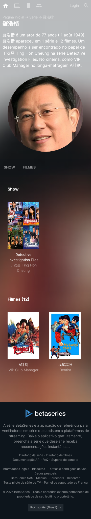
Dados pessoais (45, 473)
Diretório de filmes (59, 455)
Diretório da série (31, 455)
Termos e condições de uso (67, 469)
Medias (41, 478)
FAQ (45, 460)
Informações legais (16, 469)
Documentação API (26, 460)
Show (9, 167)
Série (33, 17)
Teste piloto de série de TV (22, 482)
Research (73, 478)
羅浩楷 (48, 17)
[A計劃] (23, 335)
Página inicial (13, 17)
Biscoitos (38, 469)
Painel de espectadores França (66, 482)
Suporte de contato (64, 460)
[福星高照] (65, 335)
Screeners (57, 478)
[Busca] (86, 5)
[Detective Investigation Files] (23, 225)
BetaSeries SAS (22, 478)
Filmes (29, 167)
